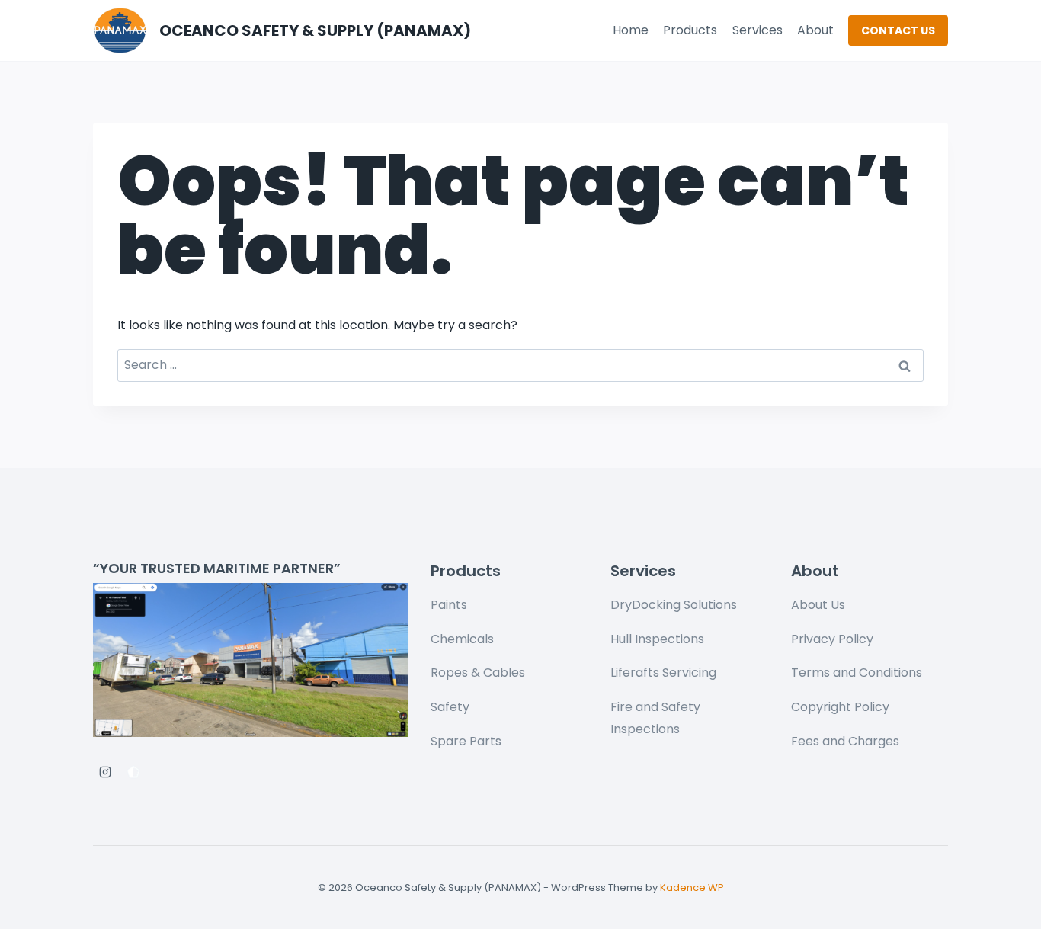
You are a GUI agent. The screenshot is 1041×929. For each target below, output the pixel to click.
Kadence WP (692, 887)
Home (631, 30)
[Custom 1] (133, 772)
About (815, 30)
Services (757, 30)
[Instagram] (105, 772)
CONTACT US (898, 30)
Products (690, 30)
